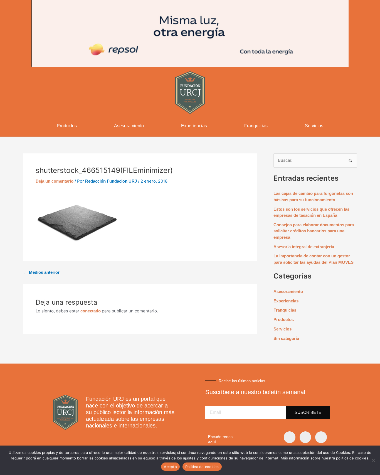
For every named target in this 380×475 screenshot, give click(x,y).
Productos (67, 125)
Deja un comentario (54, 181)
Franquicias (256, 125)
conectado (90, 311)
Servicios (314, 125)
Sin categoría (286, 338)
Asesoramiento (129, 125)
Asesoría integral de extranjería (303, 246)
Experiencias (194, 125)
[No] (373, 460)
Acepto (170, 466)
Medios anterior (42, 272)
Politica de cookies (202, 466)
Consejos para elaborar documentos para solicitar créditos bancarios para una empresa (313, 231)
